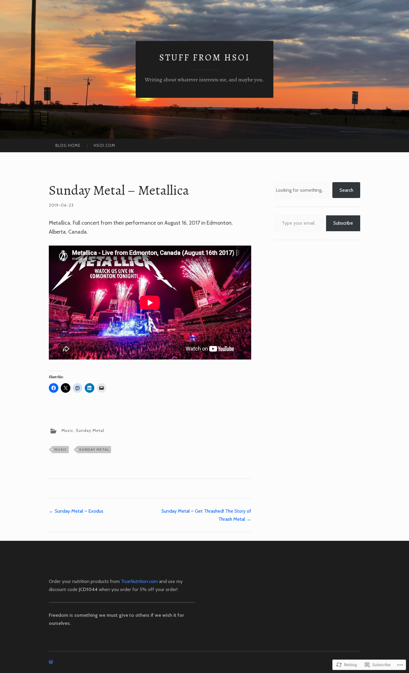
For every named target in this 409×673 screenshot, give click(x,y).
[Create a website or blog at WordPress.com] (51, 662)
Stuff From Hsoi (204, 57)
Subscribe (343, 223)
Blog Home (68, 145)
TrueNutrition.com (139, 581)
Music (67, 430)
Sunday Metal (90, 430)
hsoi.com (104, 145)
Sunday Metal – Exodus (76, 511)
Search (346, 190)
